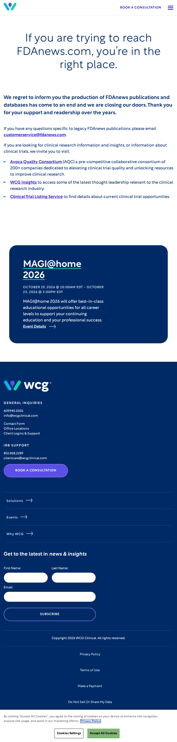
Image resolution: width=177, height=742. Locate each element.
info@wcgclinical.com (21, 416)
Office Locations (16, 429)
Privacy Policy (90, 654)
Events (12, 517)
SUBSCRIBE (49, 614)
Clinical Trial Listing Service (36, 197)
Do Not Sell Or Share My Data (90, 702)
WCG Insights (23, 183)
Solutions (14, 501)
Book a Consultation (140, 7)
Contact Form (14, 424)
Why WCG (15, 534)
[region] (88, 726)
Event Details (34, 327)
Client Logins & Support (22, 433)
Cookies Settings (69, 733)
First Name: (12, 568)
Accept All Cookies (103, 733)
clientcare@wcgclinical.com (25, 458)
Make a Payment (90, 686)
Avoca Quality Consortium (36, 162)
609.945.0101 (13, 411)
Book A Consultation (35, 470)
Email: (8, 587)
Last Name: (60, 568)
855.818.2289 (13, 453)
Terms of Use (90, 670)
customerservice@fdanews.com (35, 135)
